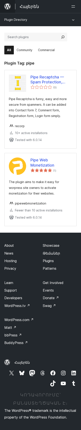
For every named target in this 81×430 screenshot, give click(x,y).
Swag (49, 305)
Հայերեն (22, 362)
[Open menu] (74, 6)
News (8, 253)
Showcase (51, 245)
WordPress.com (19, 320)
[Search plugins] (63, 37)
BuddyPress (16, 343)
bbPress (13, 335)
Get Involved (53, 283)
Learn (8, 283)
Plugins (48, 261)
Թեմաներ (51, 253)
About (9, 245)
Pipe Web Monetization (42, 162)
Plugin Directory (15, 19)
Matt (10, 327)
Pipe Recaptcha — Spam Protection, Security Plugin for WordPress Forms (47, 80)
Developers (13, 298)
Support (10, 290)
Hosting (10, 261)
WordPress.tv (17, 305)
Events (48, 290)
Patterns (49, 268)
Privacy (10, 268)
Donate (51, 298)
